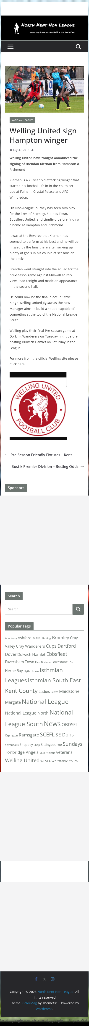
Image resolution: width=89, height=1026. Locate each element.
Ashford (24, 637)
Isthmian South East (54, 680)
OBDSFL (70, 725)
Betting (46, 638)
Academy (11, 638)
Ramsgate (29, 735)
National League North (27, 713)
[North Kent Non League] (44, 18)
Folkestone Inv (62, 662)
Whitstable (60, 761)
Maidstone (69, 691)
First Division (43, 662)
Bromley (60, 638)
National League (45, 701)
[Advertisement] (44, 540)
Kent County (21, 690)
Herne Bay (14, 670)
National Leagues (22, 120)
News (52, 723)
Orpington (11, 735)
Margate (13, 702)
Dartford (67, 646)
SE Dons (64, 734)
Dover (10, 654)
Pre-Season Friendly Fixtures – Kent (41, 454)
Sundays (72, 744)
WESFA (45, 761)
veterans (64, 752)
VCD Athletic (47, 753)
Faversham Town (19, 661)
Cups (51, 646)
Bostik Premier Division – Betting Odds (45, 466)
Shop (37, 744)
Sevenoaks (12, 745)
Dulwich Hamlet (31, 654)
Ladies (44, 691)
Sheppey (26, 745)
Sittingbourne (51, 745)
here (21, 364)
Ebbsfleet (56, 654)
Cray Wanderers (30, 646)
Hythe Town (31, 671)
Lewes (54, 692)
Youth (73, 761)
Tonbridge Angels (22, 752)
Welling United (22, 760)
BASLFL (36, 638)
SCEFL (47, 734)
